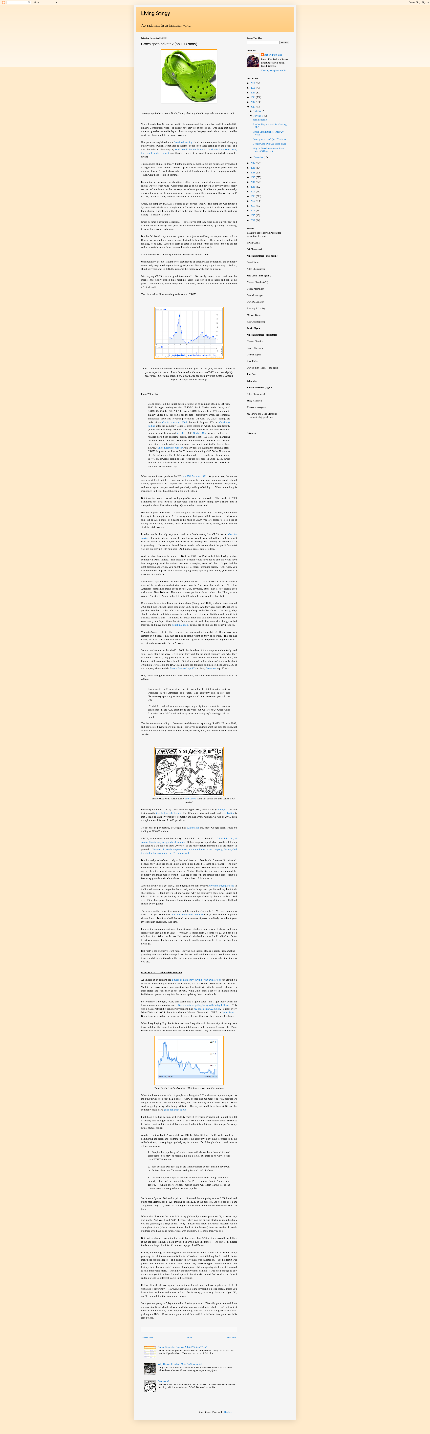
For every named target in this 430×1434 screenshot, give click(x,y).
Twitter (230, 813)
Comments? (163, 1381)
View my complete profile (273, 70)
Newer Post (147, 1337)
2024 (253, 210)
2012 (253, 102)
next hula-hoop (180, 624)
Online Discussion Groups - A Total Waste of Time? (182, 1347)
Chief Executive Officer (170, 447)
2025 (253, 215)
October (257, 111)
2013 (253, 107)
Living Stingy (155, 13)
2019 (253, 187)
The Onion (191, 798)
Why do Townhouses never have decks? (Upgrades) (268, 150)
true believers (163, 813)
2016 (253, 172)
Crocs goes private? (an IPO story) (269, 139)
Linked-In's (193, 827)
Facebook (211, 668)
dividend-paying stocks (221, 885)
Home (189, 1337)
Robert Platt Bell (273, 55)
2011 (253, 97)
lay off (180, 433)
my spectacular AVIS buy (206, 1008)
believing (176, 813)
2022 (253, 201)
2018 (253, 182)
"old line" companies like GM (186, 914)
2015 (253, 168)
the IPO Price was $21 (194, 476)
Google (222, 809)
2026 (253, 220)
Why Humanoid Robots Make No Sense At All (180, 1364)
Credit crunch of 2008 (174, 422)
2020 (253, 191)
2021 (253, 196)
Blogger (228, 1412)
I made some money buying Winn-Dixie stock (196, 979)
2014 (253, 163)
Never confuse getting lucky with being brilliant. (204, 1005)
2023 (253, 206)
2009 (253, 88)
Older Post (231, 1337)
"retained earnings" (184, 142)
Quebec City (199, 433)
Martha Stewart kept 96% (183, 668)
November (258, 116)
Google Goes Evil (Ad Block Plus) (269, 144)
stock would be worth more (190, 149)
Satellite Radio (260, 119)
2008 (253, 83)
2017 (253, 177)
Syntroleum (228, 1012)
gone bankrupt (175, 1109)
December (258, 157)
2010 (253, 92)
